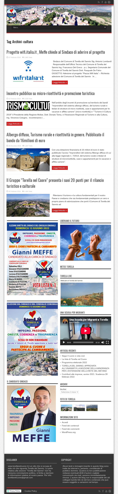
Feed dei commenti (70, 429)
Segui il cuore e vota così (73, 356)
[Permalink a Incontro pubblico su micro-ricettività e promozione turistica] (28, 109)
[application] (85, 330)
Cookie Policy (31, 491)
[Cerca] (109, 14)
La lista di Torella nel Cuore (74, 359)
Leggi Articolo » (60, 82)
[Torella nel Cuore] (11, 16)
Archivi (63, 389)
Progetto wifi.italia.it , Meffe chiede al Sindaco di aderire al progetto (55, 52)
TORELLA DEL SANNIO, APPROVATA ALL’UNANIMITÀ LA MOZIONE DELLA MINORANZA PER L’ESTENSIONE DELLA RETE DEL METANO (85, 368)
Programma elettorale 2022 (74, 362)
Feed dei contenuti (70, 425)
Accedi (65, 422)
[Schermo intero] (107, 342)
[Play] (63, 342)
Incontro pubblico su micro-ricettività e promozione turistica (50, 93)
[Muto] (102, 342)
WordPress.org (69, 432)
